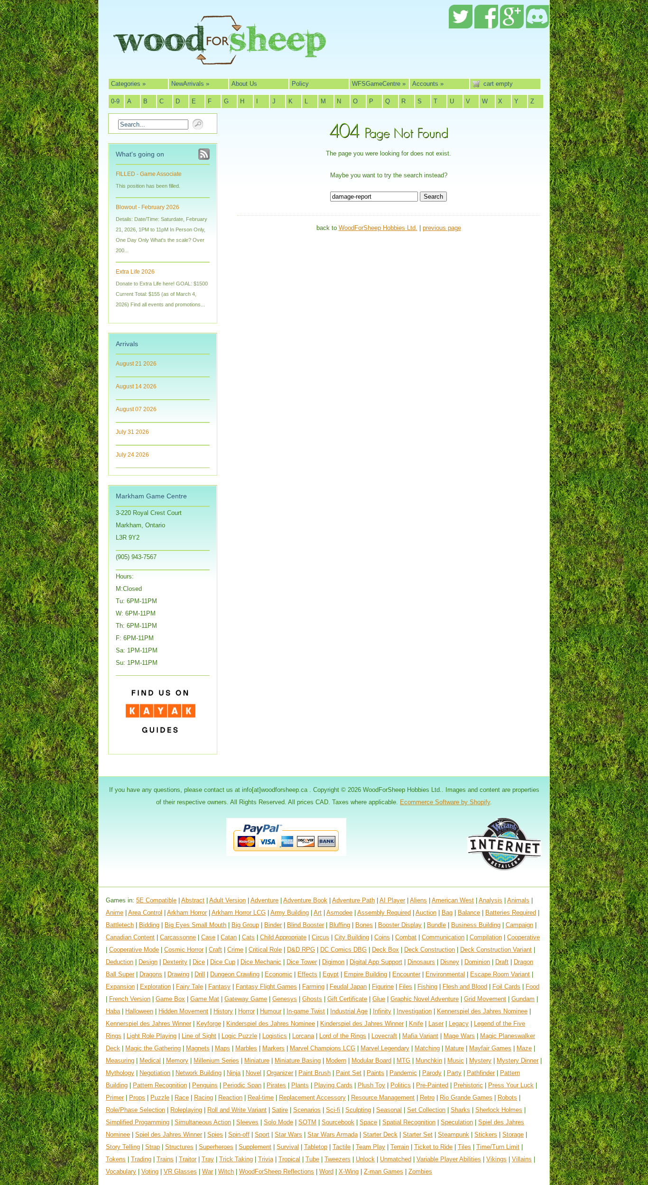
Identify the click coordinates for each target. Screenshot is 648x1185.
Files (405, 986)
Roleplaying (186, 1109)
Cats (248, 937)
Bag (447, 912)
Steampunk (453, 1134)
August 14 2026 (136, 386)
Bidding (149, 924)
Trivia (265, 1159)
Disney (449, 961)
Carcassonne (178, 937)
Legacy (459, 1023)
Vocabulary (121, 1171)
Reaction (230, 1097)
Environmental (445, 974)
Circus (320, 937)
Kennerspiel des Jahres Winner (148, 1023)
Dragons (150, 974)
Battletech (120, 924)
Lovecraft (384, 1035)
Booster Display (400, 924)
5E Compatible (156, 900)
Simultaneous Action (203, 1122)
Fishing (427, 986)
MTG (403, 1060)
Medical (150, 1060)
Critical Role (265, 949)
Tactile (342, 1146)
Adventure (264, 900)
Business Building (475, 924)
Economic (278, 974)
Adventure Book (305, 900)
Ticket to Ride (433, 1146)
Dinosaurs (421, 961)
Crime (235, 949)
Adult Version (227, 900)
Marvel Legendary (385, 1048)
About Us (244, 83)
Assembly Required (384, 912)
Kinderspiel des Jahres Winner (362, 1023)
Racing (203, 1097)
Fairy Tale (189, 986)
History (223, 1011)
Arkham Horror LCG (239, 912)
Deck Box (385, 949)
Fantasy (219, 986)
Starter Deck (380, 1134)
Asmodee (339, 912)
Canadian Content (130, 937)
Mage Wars (459, 1035)
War (207, 1171)
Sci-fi (333, 1109)
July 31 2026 (132, 432)
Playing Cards (333, 1085)
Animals (518, 900)
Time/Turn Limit (497, 1146)
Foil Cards (506, 986)
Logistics (274, 1035)
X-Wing (349, 1171)
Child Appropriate (283, 937)
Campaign (519, 924)
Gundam (523, 998)
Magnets (198, 1048)
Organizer (280, 1072)
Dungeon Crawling (234, 974)
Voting (149, 1171)
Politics (400, 1085)
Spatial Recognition (408, 1122)
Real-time (261, 1097)
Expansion (120, 986)
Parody (432, 1072)
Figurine (383, 986)
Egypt (331, 974)
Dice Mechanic (261, 961)
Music (455, 1060)
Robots (507, 1097)
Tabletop (315, 1146)
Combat (406, 937)
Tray (208, 1159)
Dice (199, 961)
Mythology (120, 1072)
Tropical (289, 1159)
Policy (300, 83)
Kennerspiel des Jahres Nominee (482, 1011)
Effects (307, 974)
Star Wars (288, 1134)
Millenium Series (216, 1060)
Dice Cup (222, 961)
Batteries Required (510, 912)
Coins (382, 937)
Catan (229, 937)
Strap (152, 1146)
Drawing (178, 974)
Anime (114, 912)
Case (208, 937)
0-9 (115, 101)
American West (453, 900)
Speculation (457, 1122)
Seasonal (389, 1109)
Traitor (187, 1159)
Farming (313, 986)
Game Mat (204, 998)
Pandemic (403, 1072)
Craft (215, 949)
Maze (524, 1048)
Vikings (496, 1159)
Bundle (436, 924)
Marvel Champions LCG (322, 1048)
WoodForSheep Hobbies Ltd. (378, 227)
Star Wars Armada (332, 1134)
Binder (273, 924)
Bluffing (339, 924)
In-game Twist (306, 1011)
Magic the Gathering (153, 1048)
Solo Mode (278, 1122)
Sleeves (247, 1122)
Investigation (414, 1011)
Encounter (406, 974)
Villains (522, 1159)
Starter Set (418, 1134)
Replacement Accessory (312, 1097)
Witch (226, 1171)
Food (532, 986)
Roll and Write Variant (237, 1109)
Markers (273, 1048)
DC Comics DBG (343, 949)
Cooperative (523, 937)
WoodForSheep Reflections (276, 1171)
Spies (215, 1134)
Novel (253, 1072)
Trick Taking (236, 1159)
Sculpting (358, 1109)
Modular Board (371, 1060)
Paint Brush (314, 1072)
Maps (222, 1048)
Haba (113, 1011)
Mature (454, 1048)
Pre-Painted (432, 1085)
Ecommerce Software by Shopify (445, 802)
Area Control (145, 912)
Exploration (155, 986)
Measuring (120, 1060)
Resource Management (383, 1097)
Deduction (119, 961)
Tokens (116, 1159)
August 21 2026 (136, 363)
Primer (115, 1097)
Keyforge (208, 1023)
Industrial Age (349, 1011)
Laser (436, 1023)
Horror (246, 1011)
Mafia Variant (420, 1035)
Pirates (276, 1085)
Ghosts (312, 998)
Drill (199, 974)
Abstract (192, 900)
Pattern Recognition (160, 1085)
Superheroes (216, 1146)
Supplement (255, 1146)
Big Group (245, 924)
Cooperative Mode (134, 949)
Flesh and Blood (465, 986)
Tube (312, 1159)
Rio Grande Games (466, 1097)
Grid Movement (485, 998)
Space (368, 1122)
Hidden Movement (183, 1011)
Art (318, 912)
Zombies (420, 1171)
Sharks (460, 1109)
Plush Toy (371, 1085)
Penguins (205, 1085)
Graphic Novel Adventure (424, 998)
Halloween (139, 1011)
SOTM (307, 1122)
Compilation (486, 937)
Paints (375, 1072)
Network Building (199, 1072)
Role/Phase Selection (135, 1109)
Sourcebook (338, 1122)
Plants (300, 1085)
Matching (427, 1048)
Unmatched (395, 1159)
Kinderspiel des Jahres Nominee (270, 1023)
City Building (351, 937)
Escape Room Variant (500, 974)
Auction (426, 912)
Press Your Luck (511, 1085)
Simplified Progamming (137, 1122)
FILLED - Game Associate (149, 174)
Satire (280, 1109)
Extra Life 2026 (135, 271)
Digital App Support (376, 961)
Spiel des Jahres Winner (168, 1134)
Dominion (477, 961)
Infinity (382, 1011)
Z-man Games (383, 1171)
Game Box (170, 998)
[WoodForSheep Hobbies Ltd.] (219, 57)
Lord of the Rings (342, 1035)
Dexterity (175, 961)
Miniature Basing (298, 1060)
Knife (416, 1023)
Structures (179, 1146)
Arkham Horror (187, 912)
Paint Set (348, 1072)
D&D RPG (301, 949)
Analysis (490, 900)
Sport (262, 1134)
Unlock (365, 1159)
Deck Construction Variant (496, 949)
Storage (513, 1134)
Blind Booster (305, 924)
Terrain (399, 1146)
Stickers (485, 1134)
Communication (443, 937)
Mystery (480, 1060)
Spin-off (239, 1134)
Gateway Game (245, 998)
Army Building (289, 912)
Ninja (234, 1072)
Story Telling (123, 1146)
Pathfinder (481, 1072)
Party (454, 1072)
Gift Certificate (347, 998)
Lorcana (303, 1035)
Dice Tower (302, 961)
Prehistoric (468, 1085)
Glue (378, 998)
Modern (336, 1060)
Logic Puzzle (239, 1035)
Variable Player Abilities (449, 1159)
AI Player (392, 900)
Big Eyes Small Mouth (195, 924)
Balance (469, 912)
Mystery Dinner (517, 1060)
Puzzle (159, 1097)
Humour (270, 1011)
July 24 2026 (132, 454)
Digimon (333, 961)
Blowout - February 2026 (147, 207)
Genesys (284, 998)
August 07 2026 (136, 409)
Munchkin (429, 1060)
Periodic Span (242, 1085)
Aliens (418, 900)
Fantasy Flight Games (266, 986)
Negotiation (154, 1072)
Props (137, 1097)
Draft (502, 961)
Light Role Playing (151, 1035)
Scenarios (307, 1109)
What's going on (140, 154)
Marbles (246, 1048)
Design (148, 961)
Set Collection (426, 1109)
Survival (288, 1146)
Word (326, 1171)
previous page (442, 227)
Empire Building (365, 974)
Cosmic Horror (184, 949)
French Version (129, 998)
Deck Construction (429, 949)
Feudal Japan (348, 986)
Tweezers (337, 1159)
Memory (177, 1060)
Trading (141, 1159)
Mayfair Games (490, 1048)
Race (182, 1097)
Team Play (370, 1146)
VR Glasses (180, 1171)
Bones (364, 924)
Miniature (256, 1060)
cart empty (498, 83)
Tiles (464, 1146)
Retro (427, 1097)
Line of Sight (199, 1035)
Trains (165, 1159)
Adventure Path (353, 900)
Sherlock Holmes (498, 1109)
